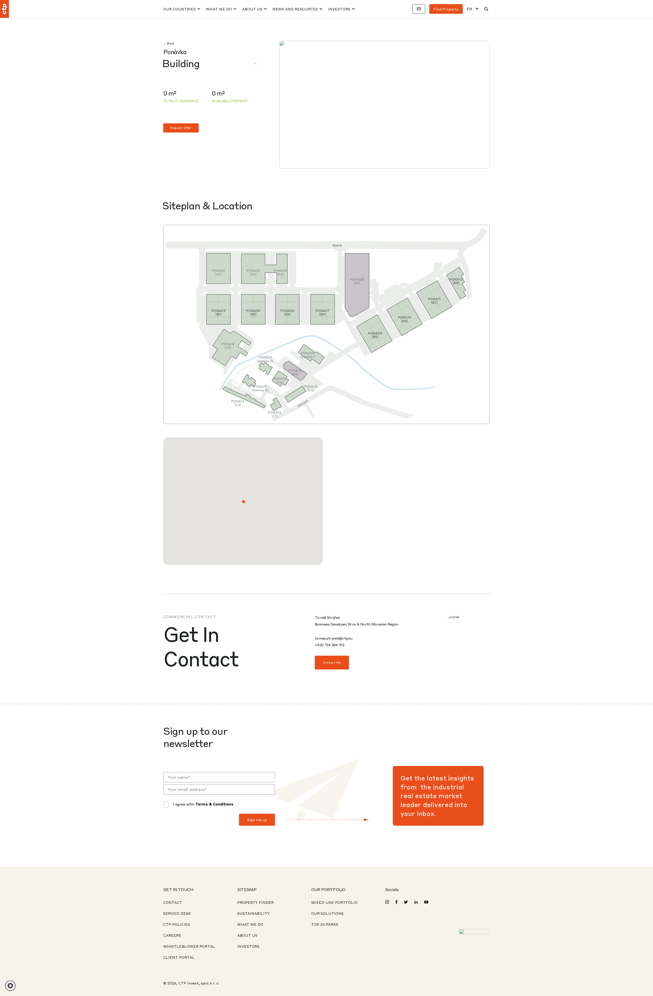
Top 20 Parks (324, 924)
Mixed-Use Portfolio (334, 902)
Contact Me (332, 662)
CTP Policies (176, 924)
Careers (172, 935)
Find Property (446, 9)
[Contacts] (418, 9)
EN (469, 9)
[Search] (486, 9)
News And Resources (295, 9)
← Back (168, 43)
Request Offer (181, 128)
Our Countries (179, 9)
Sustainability (253, 913)
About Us (252, 9)
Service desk (177, 913)
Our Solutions (327, 913)
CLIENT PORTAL (179, 957)
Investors (339, 9)
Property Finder (255, 902)
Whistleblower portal (189, 946)
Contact (172, 902)
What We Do (219, 9)
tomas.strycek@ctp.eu (333, 638)
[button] (243, 501)
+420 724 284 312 (329, 644)
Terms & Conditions (214, 804)
